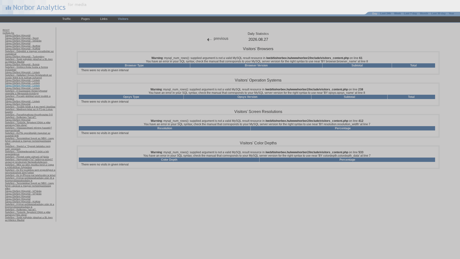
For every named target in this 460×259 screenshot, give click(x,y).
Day (374, 13)
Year (451, 13)
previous (221, 38)
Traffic (66, 19)
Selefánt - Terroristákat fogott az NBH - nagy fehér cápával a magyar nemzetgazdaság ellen (29, 141)
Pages (85, 19)
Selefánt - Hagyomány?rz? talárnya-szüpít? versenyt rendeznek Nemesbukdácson (29, 160)
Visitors (123, 19)
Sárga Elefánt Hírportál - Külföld (22, 48)
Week (397, 13)
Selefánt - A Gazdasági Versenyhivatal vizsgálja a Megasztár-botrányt (26, 92)
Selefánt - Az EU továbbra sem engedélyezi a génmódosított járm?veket (30, 171)
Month (424, 13)
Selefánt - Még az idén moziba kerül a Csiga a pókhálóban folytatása (29, 166)
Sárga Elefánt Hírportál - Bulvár (22, 64)
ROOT (6, 30)
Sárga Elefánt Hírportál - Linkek (22, 72)
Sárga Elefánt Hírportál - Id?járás (23, 191)
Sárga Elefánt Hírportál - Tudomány (24, 56)
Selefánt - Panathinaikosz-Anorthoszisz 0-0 (29, 114)
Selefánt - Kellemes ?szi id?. (20, 117)
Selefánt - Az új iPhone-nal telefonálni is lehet (30, 175)
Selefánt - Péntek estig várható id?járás (27, 156)
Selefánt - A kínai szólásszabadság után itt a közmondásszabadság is (29, 179)
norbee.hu (8, 32)
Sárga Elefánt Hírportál (17, 35)
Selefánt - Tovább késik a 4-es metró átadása (30, 106)
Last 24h (385, 13)
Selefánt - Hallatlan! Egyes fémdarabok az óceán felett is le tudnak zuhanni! (28, 76)
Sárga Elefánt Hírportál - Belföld (22, 46)
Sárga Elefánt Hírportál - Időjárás (23, 40)
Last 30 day (438, 13)
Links (104, 19)
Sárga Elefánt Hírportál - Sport (22, 38)
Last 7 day (410, 13)
